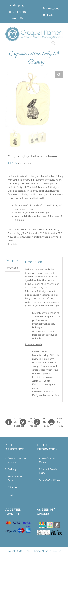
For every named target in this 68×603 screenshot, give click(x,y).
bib (15, 244)
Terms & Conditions (49, 480)
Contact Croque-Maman (17, 460)
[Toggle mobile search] (53, 43)
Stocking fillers (33, 236)
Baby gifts (26, 229)
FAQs (10, 494)
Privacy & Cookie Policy (48, 471)
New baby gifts (16, 236)
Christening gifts (17, 233)
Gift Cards (13, 487)
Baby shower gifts (42, 229)
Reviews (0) (11, 267)
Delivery (12, 469)
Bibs (55, 229)
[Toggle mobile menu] (61, 43)
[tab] (12, 260)
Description (11, 260)
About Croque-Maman (47, 460)
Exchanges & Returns (15, 478)
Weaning (47, 236)
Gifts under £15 (35, 233)
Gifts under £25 (53, 233)
